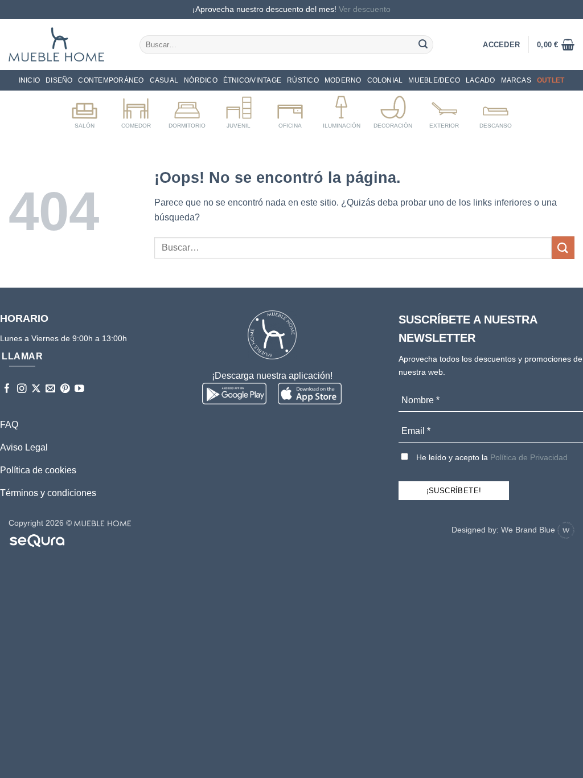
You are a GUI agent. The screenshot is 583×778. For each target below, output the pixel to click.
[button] (555, 44)
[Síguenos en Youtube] (79, 389)
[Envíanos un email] (50, 389)
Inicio (29, 80)
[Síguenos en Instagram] (22, 389)
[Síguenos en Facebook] (7, 389)
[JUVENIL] (238, 110)
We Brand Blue (529, 529)
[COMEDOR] (135, 110)
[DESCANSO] (495, 110)
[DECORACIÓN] (393, 110)
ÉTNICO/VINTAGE (252, 80)
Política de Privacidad (529, 457)
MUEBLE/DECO (434, 80)
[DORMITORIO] (187, 110)
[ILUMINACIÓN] (341, 110)
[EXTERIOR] (444, 110)
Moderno (343, 80)
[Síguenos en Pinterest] (65, 389)
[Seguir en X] (36, 389)
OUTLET (550, 80)
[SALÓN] (84, 110)
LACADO (480, 80)
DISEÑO (59, 80)
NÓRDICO (200, 80)
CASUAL (164, 80)
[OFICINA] (290, 110)
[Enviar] (423, 44)
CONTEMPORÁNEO (110, 80)
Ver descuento (365, 9)
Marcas (516, 80)
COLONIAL (385, 80)
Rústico (303, 80)
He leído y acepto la (491, 457)
